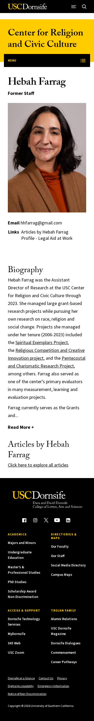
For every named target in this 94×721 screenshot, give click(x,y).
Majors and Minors (22, 543)
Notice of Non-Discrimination (27, 694)
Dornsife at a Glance (21, 678)
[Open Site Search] (84, 6)
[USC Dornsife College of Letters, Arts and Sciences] (27, 8)
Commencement (63, 652)
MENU (12, 60)
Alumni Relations (64, 619)
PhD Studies (17, 582)
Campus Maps (61, 574)
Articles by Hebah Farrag (44, 232)
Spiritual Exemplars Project (41, 342)
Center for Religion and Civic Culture (45, 39)
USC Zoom (16, 652)
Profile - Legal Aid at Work (47, 238)
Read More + (21, 427)
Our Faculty (59, 546)
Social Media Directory (68, 565)
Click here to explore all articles (38, 465)
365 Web (14, 643)
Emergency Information (53, 686)
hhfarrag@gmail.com (41, 223)
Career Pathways (64, 662)
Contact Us (46, 678)
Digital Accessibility (21, 686)
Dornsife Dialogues (65, 643)
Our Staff (57, 556)
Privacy (62, 678)
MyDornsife (16, 634)
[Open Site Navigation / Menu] (74, 6)
